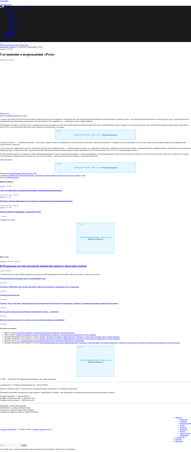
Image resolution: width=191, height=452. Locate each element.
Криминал (12, 24)
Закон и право (14, 28)
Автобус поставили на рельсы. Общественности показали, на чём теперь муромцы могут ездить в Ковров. (56, 335)
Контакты (9, 37)
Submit (24, 445)
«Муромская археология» (10, 295)
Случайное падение (11, 177)
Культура (12, 22)
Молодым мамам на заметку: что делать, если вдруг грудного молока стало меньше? (32, 320)
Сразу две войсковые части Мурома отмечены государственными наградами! (31, 190)
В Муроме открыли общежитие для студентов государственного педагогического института (36, 201)
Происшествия (14, 17)
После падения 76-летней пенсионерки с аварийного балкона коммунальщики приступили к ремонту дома (44, 175)
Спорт (11, 19)
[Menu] (1, 7)
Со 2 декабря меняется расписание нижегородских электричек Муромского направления (50, 341)
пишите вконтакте (40, 429)
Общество (13, 13)
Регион (11, 26)
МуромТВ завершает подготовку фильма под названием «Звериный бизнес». (46, 333)
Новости (8, 11)
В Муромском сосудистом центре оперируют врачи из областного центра (43, 265)
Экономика (13, 30)
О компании (10, 33)
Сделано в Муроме (7, 429)
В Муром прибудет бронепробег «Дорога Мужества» (20, 212)
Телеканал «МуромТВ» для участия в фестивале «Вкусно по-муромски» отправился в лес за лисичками (39, 287)
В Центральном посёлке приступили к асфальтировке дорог (23, 278)
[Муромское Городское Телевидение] (16, 7)
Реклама (8, 35)
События (12, 15)
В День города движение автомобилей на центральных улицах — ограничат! (29, 312)
